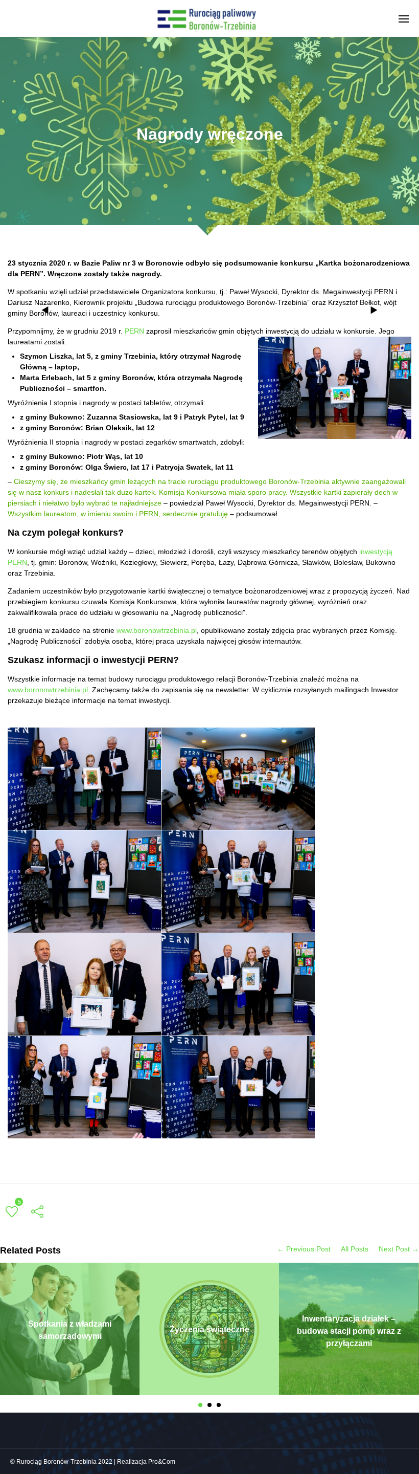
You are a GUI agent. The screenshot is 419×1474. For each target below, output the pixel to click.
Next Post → (399, 1249)
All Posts (354, 1249)
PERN (134, 331)
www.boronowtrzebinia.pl (157, 630)
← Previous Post (304, 1249)
